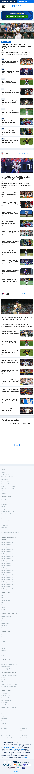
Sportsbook (23, 1)
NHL (19, 424)
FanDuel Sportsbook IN (7, 561)
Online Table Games (6, 705)
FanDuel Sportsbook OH (7, 577)
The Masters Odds (6, 520)
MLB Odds (4, 506)
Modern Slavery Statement (8, 486)
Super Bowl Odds (5, 502)
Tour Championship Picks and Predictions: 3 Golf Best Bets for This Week (10, 112)
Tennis (3, 648)
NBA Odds (4, 504)
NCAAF (8, 424)
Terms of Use (6, 735)
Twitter (3, 716)
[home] (17, 6)
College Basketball (6, 600)
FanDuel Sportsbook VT (7, 586)
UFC (2, 604)
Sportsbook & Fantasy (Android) (9, 664)
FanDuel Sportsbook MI (7, 568)
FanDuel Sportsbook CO (7, 549)
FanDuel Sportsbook (6, 616)
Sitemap (3, 493)
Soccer (3, 607)
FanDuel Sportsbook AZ (7, 544)
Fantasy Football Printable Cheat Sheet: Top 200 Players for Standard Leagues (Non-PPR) (10, 214)
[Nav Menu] (3, 6)
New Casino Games (6, 695)
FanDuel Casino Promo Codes (8, 707)
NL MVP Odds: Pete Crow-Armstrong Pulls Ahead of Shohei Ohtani (9, 362)
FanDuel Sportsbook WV (7, 589)
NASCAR (3, 650)
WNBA (3, 653)
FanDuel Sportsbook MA (7, 565)
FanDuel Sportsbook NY (7, 575)
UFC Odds (3, 523)
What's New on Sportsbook (8, 476)
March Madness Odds (7, 513)
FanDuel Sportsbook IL (6, 558)
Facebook (3, 713)
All (3, 424)
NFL (29, 424)
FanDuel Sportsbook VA (7, 584)
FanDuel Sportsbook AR (7, 542)
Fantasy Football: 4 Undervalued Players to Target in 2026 (8, 252)
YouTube (3, 720)
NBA (14, 424)
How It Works (4, 479)
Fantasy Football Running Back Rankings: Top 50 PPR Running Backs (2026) (9, 262)
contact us (24, 757)
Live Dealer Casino (6, 700)
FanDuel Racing (5, 623)
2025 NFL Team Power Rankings (9, 684)
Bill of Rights (23, 730)
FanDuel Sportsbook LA (7, 563)
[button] (17, 16)
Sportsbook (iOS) (5, 666)
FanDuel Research (8, 1)
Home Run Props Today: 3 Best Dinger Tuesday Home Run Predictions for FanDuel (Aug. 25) (16, 46)
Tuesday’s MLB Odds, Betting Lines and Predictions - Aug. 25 (10, 381)
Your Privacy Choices (25, 735)
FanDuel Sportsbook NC (7, 570)
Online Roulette (5, 702)
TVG (2, 618)
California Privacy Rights (25, 733)
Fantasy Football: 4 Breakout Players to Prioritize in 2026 (10, 131)
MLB (24, 424)
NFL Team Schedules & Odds (8, 686)
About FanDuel (5, 474)
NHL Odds (3, 516)
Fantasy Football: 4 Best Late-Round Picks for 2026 (10, 232)
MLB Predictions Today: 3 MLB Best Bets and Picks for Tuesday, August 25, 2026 (9, 102)
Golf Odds (3, 518)
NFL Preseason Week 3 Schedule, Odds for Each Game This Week (8, 122)
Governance (23, 728)
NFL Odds (3, 499)
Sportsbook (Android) (6, 669)
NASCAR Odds (5, 527)
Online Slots (4, 693)
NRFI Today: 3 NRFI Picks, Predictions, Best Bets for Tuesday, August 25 (9, 82)
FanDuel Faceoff (5, 625)
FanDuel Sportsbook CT (7, 551)
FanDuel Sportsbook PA (7, 579)
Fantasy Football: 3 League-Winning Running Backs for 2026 (9, 281)
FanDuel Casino (5, 620)
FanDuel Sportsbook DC (7, 554)
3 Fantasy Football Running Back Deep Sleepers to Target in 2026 (10, 92)
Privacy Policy (6, 733)
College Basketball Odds (7, 511)
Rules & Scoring (5, 481)
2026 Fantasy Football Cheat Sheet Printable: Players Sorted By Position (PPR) (9, 63)
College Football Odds (6, 509)
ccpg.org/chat (18, 746)
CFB (2, 643)
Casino (3, 609)
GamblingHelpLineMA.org (7, 747)
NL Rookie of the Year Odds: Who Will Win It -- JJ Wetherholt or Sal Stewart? (9, 371)
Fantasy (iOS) (4, 662)
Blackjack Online (5, 698)
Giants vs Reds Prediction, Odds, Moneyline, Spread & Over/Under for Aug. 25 (9, 401)
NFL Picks (3, 682)
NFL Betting (4, 679)
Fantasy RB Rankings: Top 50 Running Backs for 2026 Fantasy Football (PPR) (10, 72)
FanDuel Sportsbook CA (7, 547)
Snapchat (3, 723)
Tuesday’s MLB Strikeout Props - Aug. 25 (9, 409)
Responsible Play (5, 483)
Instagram (4, 718)
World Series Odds (6, 530)
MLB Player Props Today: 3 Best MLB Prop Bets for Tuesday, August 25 (9, 142)
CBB (2, 655)
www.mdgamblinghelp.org (17, 749)
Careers (5, 728)
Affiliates (3, 490)
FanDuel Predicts (5, 627)
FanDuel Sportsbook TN (7, 582)
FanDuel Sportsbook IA (7, 556)
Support (3, 472)
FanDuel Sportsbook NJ (7, 572)
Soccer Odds (4, 525)
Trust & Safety (6, 730)
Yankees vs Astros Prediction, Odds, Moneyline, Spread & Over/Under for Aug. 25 (10, 391)
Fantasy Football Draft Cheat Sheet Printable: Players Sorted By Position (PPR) (10, 271)
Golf (2, 646)
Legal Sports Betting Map (7, 488)
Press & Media (24, 737)
